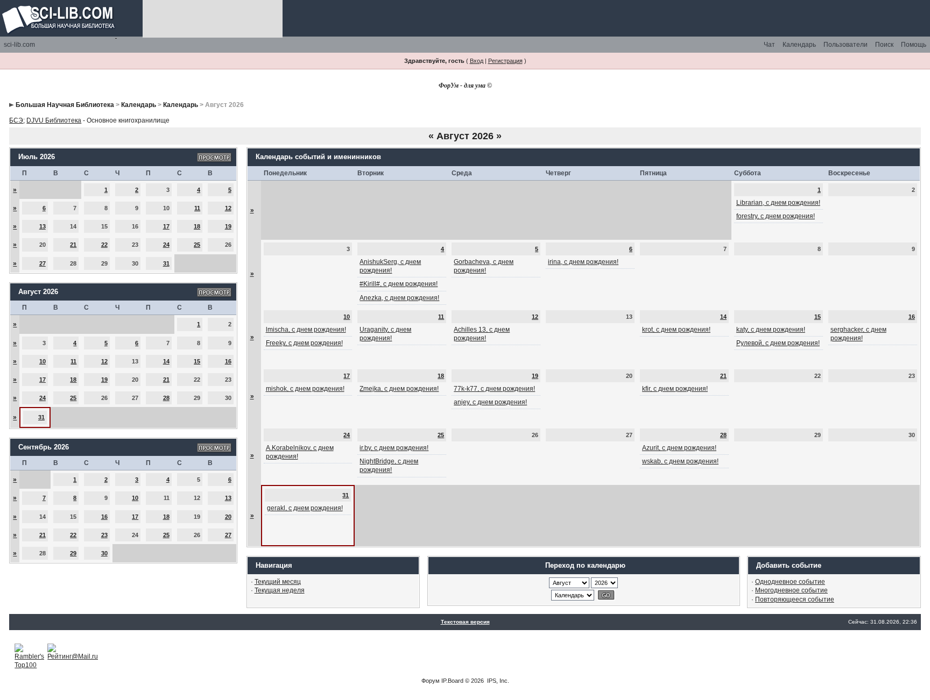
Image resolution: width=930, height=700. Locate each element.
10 (42, 361)
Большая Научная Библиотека (65, 105)
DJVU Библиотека (53, 120)
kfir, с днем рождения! (675, 388)
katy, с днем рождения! (770, 329)
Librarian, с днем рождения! (778, 202)
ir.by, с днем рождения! (394, 448)
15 (197, 361)
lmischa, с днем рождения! (306, 329)
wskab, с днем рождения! (680, 461)
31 (166, 263)
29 (73, 553)
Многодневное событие (791, 590)
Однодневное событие (790, 581)
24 (166, 244)
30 (104, 553)
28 (166, 398)
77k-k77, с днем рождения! (494, 388)
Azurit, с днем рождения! (679, 448)
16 (228, 361)
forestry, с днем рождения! (775, 216)
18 (197, 226)
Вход (476, 61)
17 (166, 226)
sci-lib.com (19, 44)
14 (166, 361)
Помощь (913, 44)
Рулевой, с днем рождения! (778, 343)
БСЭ (16, 120)
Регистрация (505, 61)
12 (228, 208)
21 (73, 244)
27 (42, 263)
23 (104, 535)
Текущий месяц (278, 581)
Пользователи (845, 44)
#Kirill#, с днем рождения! (399, 284)
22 (104, 244)
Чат (769, 44)
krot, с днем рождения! (676, 329)
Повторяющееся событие (794, 599)
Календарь (799, 44)
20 (228, 516)
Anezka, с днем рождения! (399, 298)
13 (42, 226)
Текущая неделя (280, 590)
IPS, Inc (497, 680)
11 (197, 208)
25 (197, 244)
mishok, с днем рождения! (305, 388)
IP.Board (452, 680)
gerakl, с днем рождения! (305, 508)
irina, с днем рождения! (583, 262)
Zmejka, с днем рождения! (399, 388)
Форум (430, 680)
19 (228, 226)
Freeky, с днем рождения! (304, 343)
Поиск (884, 44)
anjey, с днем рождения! (490, 402)
